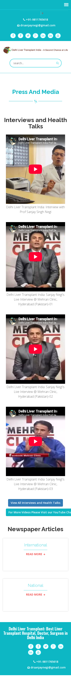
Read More (34, 554)
